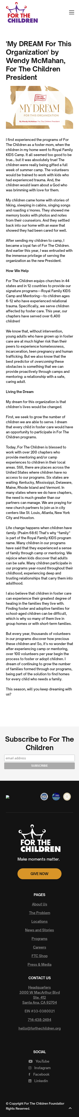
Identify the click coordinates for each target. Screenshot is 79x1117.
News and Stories (39, 930)
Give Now (39, 874)
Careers (39, 947)
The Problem (39, 913)
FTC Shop (40, 956)
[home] (21, 12)
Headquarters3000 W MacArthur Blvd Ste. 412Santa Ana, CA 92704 (39, 995)
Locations (39, 921)
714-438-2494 (39, 1020)
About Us (39, 904)
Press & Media (39, 964)
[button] (71, 12)
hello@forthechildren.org (40, 1028)
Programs (39, 939)
